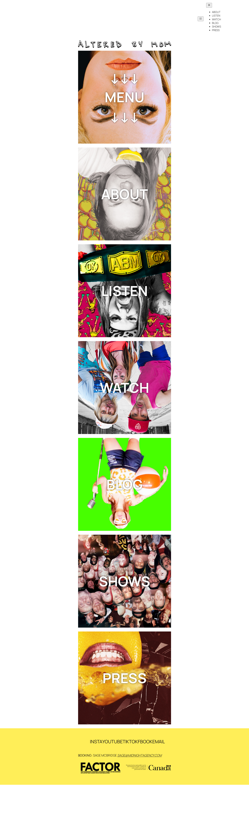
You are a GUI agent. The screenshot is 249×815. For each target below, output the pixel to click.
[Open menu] (200, 18)
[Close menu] (209, 5)
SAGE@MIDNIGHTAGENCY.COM (139, 755)
